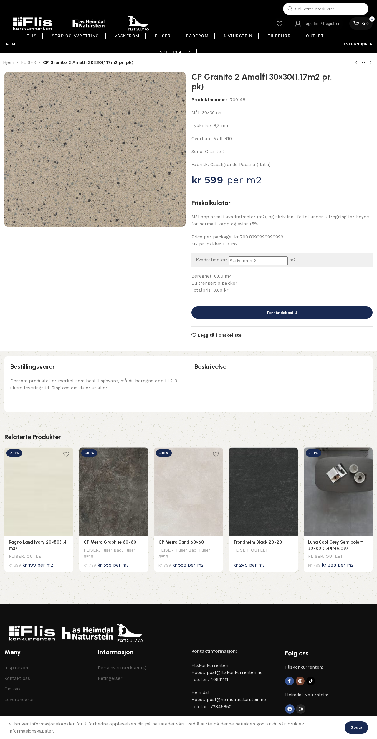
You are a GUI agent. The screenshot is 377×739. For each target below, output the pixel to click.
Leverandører (19, 699)
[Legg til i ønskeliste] (66, 454)
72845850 (221, 706)
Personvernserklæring (122, 667)
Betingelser (110, 678)
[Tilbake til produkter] (363, 62)
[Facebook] (290, 709)
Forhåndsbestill (282, 312)
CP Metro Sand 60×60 (181, 542)
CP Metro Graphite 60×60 (110, 542)
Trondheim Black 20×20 (257, 542)
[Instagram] (300, 709)
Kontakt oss (17, 678)
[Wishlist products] (279, 23)
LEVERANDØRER (357, 44)
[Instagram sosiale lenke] (300, 681)
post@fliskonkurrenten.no (235, 672)
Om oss (12, 689)
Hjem (8, 62)
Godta (356, 727)
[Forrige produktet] (356, 62)
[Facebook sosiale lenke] (289, 681)
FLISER (28, 62)
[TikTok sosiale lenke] (310, 681)
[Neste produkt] (370, 62)
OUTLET (35, 556)
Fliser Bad (111, 550)
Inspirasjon (16, 667)
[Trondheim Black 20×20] (263, 491)
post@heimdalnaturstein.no (236, 699)
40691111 (219, 679)
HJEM (9, 44)
